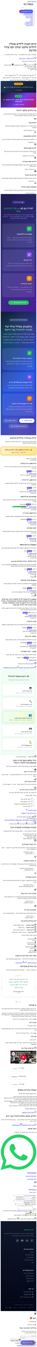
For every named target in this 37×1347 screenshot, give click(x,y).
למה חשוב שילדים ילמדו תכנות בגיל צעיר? (24, 1096)
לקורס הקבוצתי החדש (20, 506)
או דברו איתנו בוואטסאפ (10, 667)
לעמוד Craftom (32, 615)
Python (34, 820)
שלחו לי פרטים (14, 1340)
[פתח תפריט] (22, 7)
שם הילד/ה (33, 1201)
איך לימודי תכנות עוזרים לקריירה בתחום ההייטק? (22, 1106)
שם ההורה (33, 1195)
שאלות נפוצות (29, 22)
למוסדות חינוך (29, 16)
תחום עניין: (33, 1204)
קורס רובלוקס (30, 1278)
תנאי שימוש (31, 1307)
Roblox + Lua (28, 820)
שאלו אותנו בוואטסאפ (28, 1112)
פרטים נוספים (32, 473)
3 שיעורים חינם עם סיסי (19, 426)
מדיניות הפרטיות (21, 1210)
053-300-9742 (27, 1292)
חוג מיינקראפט (30, 1276)
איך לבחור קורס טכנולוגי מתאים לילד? (25, 1099)
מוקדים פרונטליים (28, 14)
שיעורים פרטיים (28, 13)
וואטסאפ (23, 813)
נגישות (15, 1307)
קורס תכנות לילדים (29, 1273)
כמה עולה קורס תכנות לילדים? (27, 1104)
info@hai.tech (16, 1125)
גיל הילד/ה (33, 1202)
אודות (31, 20)
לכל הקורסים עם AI (20, 302)
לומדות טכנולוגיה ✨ (26, 11)
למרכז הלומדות (11, 420)
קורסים (32, 1252)
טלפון (34, 1197)
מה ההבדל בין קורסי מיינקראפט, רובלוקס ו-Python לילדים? (19, 1101)
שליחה (27, 1213)
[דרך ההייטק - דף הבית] (29, 7)
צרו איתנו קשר (31, 813)
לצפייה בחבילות (32, 810)
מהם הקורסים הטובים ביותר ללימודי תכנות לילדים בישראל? (19, 1098)
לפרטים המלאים (31, 962)
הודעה (34, 1209)
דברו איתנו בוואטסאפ (28, 1125)
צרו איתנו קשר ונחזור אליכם (26, 667)
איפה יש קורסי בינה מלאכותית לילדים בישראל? (22, 1102)
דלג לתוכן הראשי (31, 1)
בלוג (32, 19)
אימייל (34, 1199)
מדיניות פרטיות (22, 1307)
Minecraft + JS (20, 820)
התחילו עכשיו (29, 25)
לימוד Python (30, 1281)
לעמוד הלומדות (28, 420)
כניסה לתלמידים (28, 23)
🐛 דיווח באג (8, 1307)
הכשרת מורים (29, 17)
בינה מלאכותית (12, 820)
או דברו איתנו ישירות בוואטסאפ (25, 1345)
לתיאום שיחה (19, 962)
